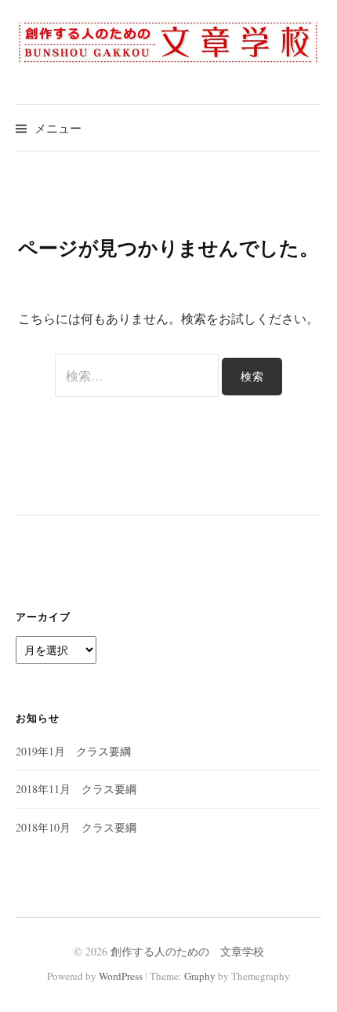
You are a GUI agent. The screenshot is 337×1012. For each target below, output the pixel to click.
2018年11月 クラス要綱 (76, 788)
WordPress (121, 976)
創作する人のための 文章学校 (187, 951)
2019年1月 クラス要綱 (73, 751)
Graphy (200, 976)
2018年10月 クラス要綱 (76, 827)
